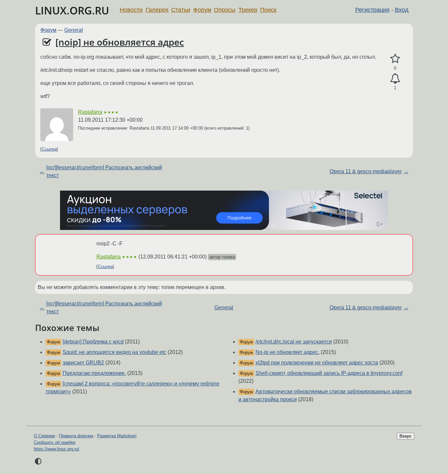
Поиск (268, 10)
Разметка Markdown (116, 435)
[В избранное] (395, 59)
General (73, 30)
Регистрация (372, 10)
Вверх (405, 436)
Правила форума (76, 435)
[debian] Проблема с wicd (93, 341)
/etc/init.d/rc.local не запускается (293, 341)
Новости (131, 10)
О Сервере (44, 435)
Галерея (157, 10)
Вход (402, 10)
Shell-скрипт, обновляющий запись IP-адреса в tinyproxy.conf (328, 373)
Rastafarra (90, 112)
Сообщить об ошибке (54, 442)
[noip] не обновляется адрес (119, 42)
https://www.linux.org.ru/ (56, 448)
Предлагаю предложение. (94, 373)
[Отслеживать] (395, 79)
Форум (202, 10)
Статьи (180, 10)
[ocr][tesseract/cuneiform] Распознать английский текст (104, 171)
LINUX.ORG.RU (72, 10)
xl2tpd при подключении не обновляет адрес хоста (316, 362)
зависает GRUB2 (83, 362)
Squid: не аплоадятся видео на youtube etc (114, 352)
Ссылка (49, 149)
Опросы (224, 10)
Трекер (247, 10)
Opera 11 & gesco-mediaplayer (366, 171)
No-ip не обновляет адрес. (287, 352)
